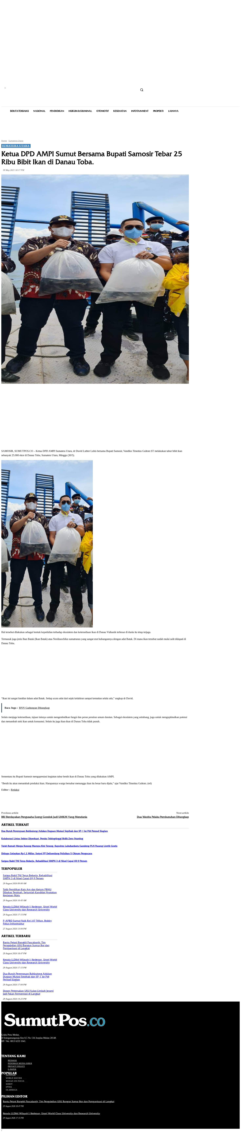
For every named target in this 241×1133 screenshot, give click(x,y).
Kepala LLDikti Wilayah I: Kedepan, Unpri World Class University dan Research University (30, 908)
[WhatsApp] (66, 391)
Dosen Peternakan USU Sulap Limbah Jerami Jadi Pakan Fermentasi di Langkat (28, 992)
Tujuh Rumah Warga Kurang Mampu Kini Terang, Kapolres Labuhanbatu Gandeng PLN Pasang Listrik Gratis (59, 845)
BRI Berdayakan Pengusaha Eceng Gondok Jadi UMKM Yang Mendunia (44, 816)
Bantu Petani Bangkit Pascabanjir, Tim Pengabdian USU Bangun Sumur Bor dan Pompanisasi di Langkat (26, 945)
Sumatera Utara (16, 140)
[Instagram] (9, 1047)
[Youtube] (21, 1047)
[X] (42, 391)
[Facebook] (30, 391)
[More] (78, 391)
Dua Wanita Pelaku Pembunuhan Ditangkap (163, 816)
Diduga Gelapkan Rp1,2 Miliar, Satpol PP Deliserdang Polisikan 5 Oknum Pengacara (46, 853)
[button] (142, 90)
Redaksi (15, 789)
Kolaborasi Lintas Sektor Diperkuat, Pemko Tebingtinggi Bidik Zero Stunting (42, 838)
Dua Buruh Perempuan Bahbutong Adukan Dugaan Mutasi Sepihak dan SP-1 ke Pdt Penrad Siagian (54, 831)
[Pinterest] (54, 391)
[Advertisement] (120, 125)
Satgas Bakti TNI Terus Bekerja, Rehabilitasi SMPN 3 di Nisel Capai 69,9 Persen (44, 860)
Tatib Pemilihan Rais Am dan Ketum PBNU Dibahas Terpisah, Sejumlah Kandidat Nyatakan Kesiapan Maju (30, 892)
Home (4, 140)
